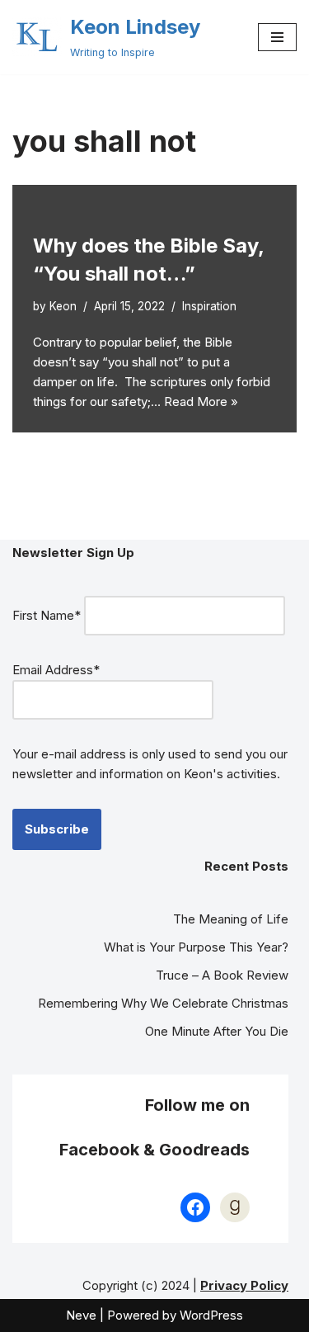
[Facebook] (195, 1207)
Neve (81, 1315)
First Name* (46, 615)
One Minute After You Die (216, 1031)
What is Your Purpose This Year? (196, 947)
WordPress (211, 1315)
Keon (63, 306)
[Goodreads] (235, 1207)
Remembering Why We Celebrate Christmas (163, 1003)
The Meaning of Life (230, 919)
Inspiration (209, 306)
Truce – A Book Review (222, 975)
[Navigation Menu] (277, 37)
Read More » (201, 401)
